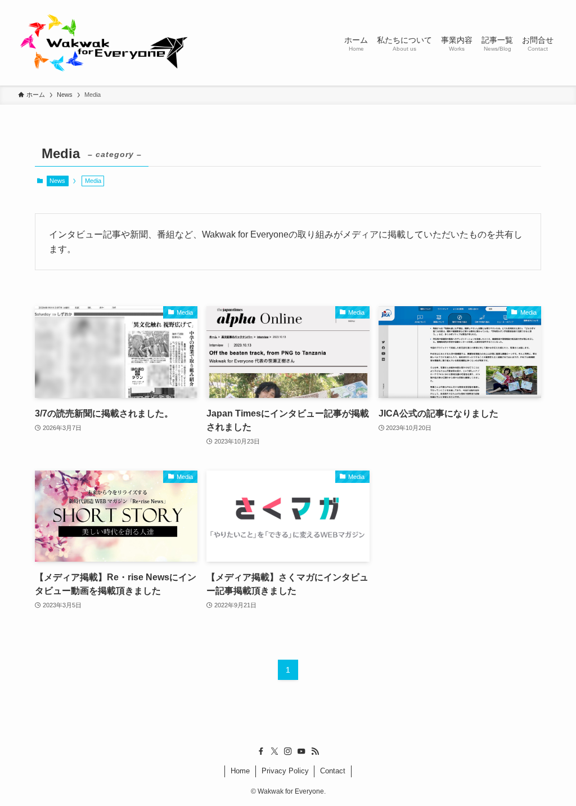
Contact (332, 771)
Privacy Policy (285, 771)
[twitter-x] (274, 751)
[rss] (315, 751)
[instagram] (288, 751)
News (57, 180)
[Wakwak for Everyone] (103, 43)
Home (240, 771)
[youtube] (301, 751)
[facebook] (261, 751)
